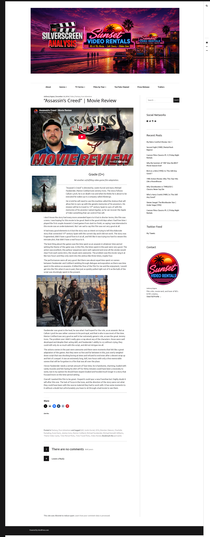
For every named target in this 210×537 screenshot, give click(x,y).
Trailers (161, 87)
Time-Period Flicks (67, 436)
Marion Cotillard (79, 433)
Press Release (143, 87)
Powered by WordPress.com (39, 530)
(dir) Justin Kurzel (88, 430)
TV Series (79, 87)
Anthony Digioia (49, 96)
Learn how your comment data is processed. (92, 516)
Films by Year (99, 87)
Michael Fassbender (94, 433)
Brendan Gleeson (107, 430)
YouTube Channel (122, 87)
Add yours (89, 449)
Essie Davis (56, 433)
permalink (118, 436)
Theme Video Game (51, 436)
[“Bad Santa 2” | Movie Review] (207, 51)
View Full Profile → (154, 297)
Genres (62, 87)
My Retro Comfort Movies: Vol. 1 (159, 142)
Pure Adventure (86, 96)
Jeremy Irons (67, 433)
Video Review (96, 436)
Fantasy (77, 96)
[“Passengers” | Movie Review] (207, 47)
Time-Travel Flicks (83, 436)
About (48, 87)
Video (72, 96)
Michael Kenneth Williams (113, 433)
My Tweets (151, 233)
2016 (97, 430)
